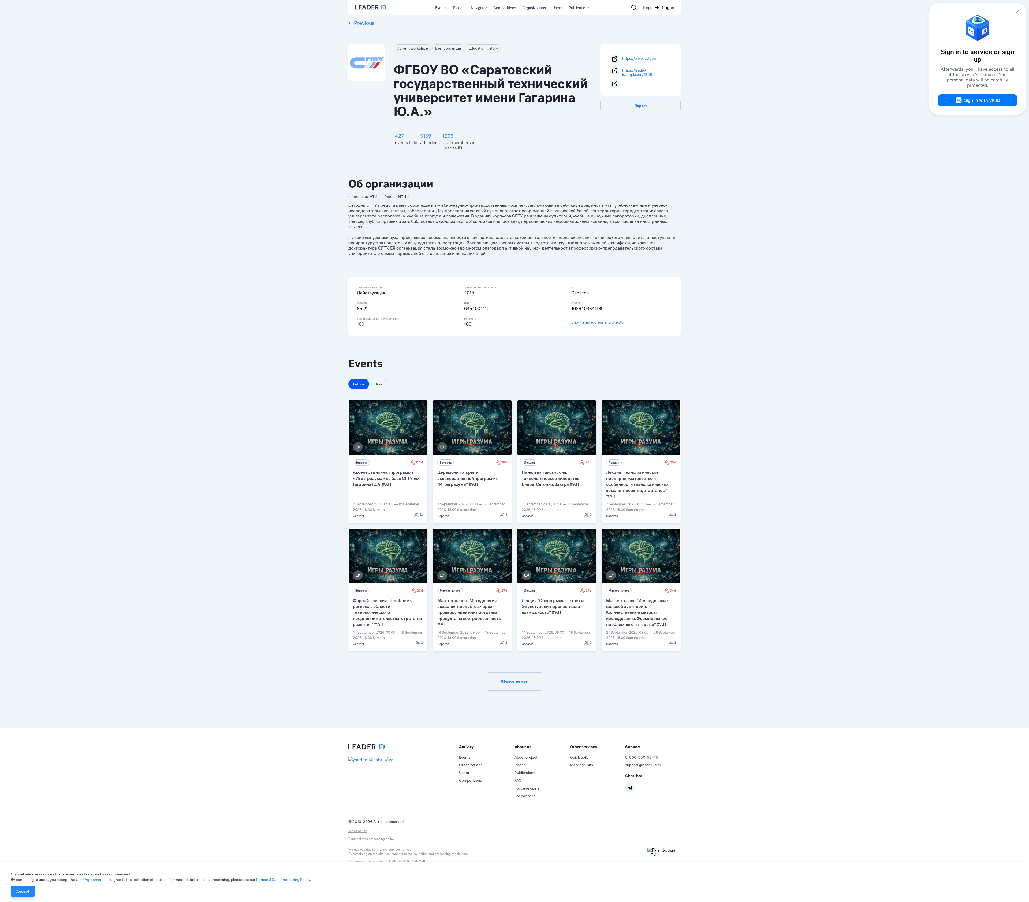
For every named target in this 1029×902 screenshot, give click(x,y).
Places (458, 7)
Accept (22, 891)
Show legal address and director (598, 322)
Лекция (529, 462)
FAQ (518, 780)
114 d (419, 462)
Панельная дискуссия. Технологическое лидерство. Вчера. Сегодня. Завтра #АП (551, 478)
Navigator (479, 7)
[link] (387, 461)
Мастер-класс (450, 590)
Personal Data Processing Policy (283, 879)
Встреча (361, 462)
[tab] (486, 747)
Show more (514, 681)
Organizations (534, 7)
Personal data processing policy (371, 839)
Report (641, 105)
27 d (420, 590)
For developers (527, 788)
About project (526, 757)
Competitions (504, 7)
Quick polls (579, 757)
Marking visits (581, 764)
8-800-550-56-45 (641, 757)
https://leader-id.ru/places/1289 (637, 72)
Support (633, 746)
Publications (579, 7)
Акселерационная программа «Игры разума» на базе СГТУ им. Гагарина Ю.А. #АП (386, 478)
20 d (504, 462)
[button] (486, 747)
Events (441, 7)
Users (557, 7)
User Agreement (90, 879)
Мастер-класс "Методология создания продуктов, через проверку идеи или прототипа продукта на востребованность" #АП (469, 612)
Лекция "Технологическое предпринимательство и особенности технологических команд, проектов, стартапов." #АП (637, 484)
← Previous (361, 23)
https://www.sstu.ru (639, 58)
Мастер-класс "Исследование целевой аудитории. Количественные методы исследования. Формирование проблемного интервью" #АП (637, 612)
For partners (524, 796)
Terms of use (357, 831)
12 (421, 514)
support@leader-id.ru (643, 764)
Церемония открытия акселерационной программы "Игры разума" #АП (467, 478)
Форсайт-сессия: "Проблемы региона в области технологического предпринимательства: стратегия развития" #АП (387, 612)
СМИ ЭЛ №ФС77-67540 (407, 861)
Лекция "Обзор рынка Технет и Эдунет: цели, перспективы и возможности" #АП (553, 606)
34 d (673, 590)
